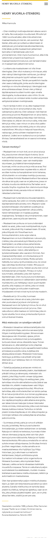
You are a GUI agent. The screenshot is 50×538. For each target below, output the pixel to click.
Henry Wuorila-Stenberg (17, 4)
